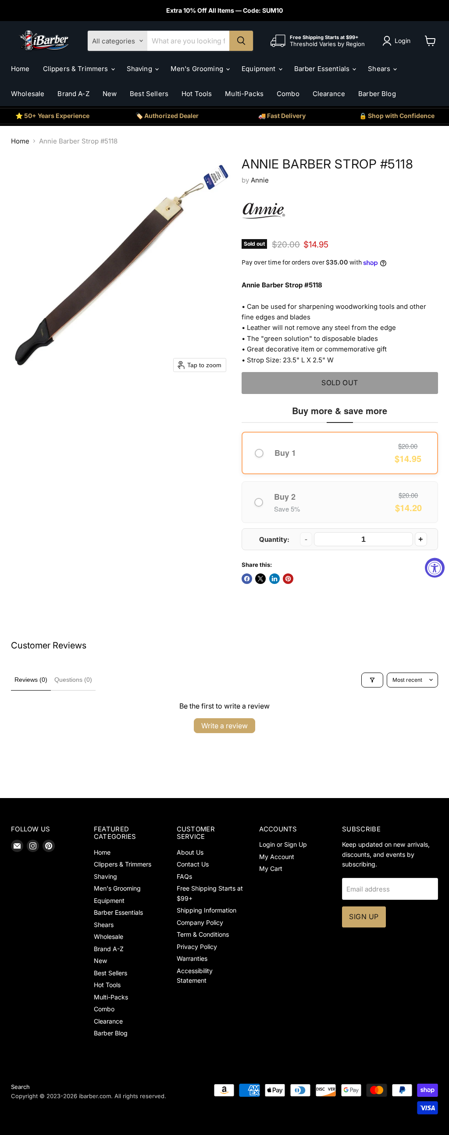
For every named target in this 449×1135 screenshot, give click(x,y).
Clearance (329, 94)
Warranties (192, 958)
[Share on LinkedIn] (274, 578)
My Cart (270, 868)
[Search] (241, 41)
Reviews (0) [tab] (30, 679)
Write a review (224, 725)
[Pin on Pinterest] (288, 578)
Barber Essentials (323, 68)
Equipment (260, 68)
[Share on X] (260, 578)
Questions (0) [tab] (73, 679)
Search (20, 1086)
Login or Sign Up (283, 844)
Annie (260, 180)
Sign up (363, 917)
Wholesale (27, 94)
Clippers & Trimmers (76, 68)
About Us (190, 852)
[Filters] (372, 680)
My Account (276, 856)
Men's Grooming (198, 68)
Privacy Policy (197, 946)
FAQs (184, 876)
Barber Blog (377, 94)
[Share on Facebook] (247, 578)
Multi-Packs (244, 94)
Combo (288, 94)
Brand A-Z (73, 94)
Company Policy (200, 922)
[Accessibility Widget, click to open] (435, 567)
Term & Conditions (203, 934)
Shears (380, 68)
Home (20, 68)
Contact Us (193, 864)
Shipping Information (206, 910)
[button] (398, 41)
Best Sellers (149, 94)
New (110, 94)
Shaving (140, 68)
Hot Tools (197, 94)
